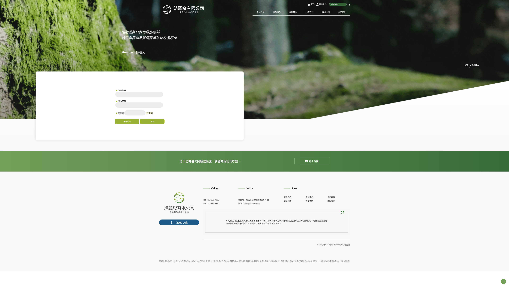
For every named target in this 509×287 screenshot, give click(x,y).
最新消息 (277, 12)
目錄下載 (309, 12)
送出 (152, 121)
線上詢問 (314, 161)
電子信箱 (122, 90)
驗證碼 (121, 113)
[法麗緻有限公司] (183, 9)
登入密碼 (122, 101)
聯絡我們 (326, 12)
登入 (312, 4)
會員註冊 (322, 4)
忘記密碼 (127, 121)
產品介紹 (260, 12)
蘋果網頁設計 (345, 245)
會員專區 (293, 12)
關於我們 (342, 12)
